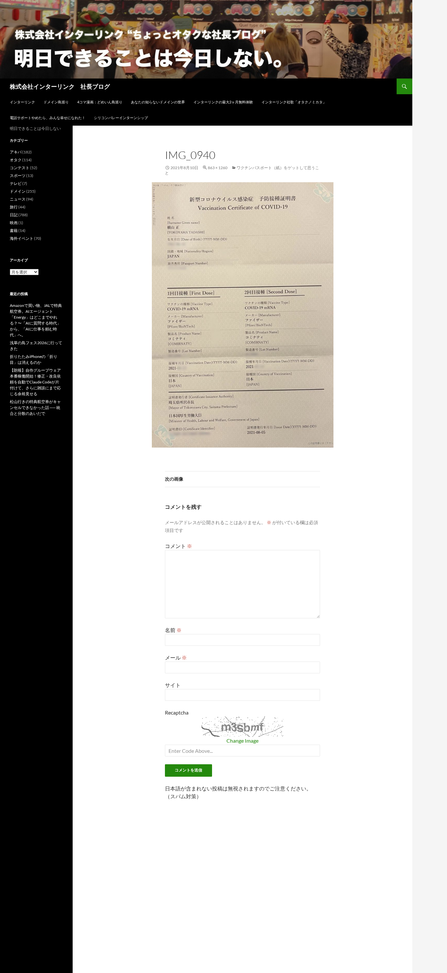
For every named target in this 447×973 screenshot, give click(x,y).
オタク (16, 159)
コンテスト (19, 167)
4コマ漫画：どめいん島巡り (99, 102)
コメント (178, 546)
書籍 (14, 230)
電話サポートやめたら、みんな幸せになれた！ (47, 117)
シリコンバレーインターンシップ (121, 117)
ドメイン (18, 191)
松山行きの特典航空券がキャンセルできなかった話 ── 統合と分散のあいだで (35, 407)
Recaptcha (176, 712)
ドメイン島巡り (56, 102)
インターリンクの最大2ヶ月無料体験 (223, 102)
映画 (14, 222)
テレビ (16, 183)
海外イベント (21, 238)
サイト (173, 685)
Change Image (242, 740)
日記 (14, 214)
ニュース (18, 199)
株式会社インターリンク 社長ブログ (60, 86)
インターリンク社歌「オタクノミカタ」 (293, 102)
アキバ (16, 152)
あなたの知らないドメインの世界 (158, 102)
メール (176, 657)
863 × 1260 (217, 167)
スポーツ (18, 175)
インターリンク (22, 102)
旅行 (14, 206)
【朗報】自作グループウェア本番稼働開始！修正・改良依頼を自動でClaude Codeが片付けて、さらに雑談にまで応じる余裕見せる (35, 382)
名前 (173, 630)
